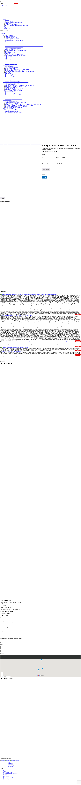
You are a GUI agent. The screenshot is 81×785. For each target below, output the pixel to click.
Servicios (4, 19)
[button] (3, 14)
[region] (40, 130)
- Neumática (5, 774)
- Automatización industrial (8, 781)
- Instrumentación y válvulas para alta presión (11, 777)
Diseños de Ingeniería (9, 21)
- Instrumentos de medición (8, 772)
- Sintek (4, 771)
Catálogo (4, 26)
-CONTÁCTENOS (11, 765)
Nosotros (4, 17)
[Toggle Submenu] (17, 49)
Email (1, 359)
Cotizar (1, 8)
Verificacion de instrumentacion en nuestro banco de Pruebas (16, 25)
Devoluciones (10, 766)
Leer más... (78, 314)
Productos (2, 33)
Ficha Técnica (46, 169)
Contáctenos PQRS (6, 28)
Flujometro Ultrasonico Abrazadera (21, 347)
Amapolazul (30, 783)
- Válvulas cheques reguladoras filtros (10, 773)
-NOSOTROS (10, 762)
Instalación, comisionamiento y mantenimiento (14, 22)
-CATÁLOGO (10, 764)
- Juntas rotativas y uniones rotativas (9, 778)
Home (4, 16)
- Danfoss (4, 770)
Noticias (4, 27)
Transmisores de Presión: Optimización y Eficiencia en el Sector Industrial (43, 294)
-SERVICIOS (10, 763)
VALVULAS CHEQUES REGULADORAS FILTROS (19, 144)
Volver (2, 198)
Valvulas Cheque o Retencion (36, 144)
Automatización (8, 23)
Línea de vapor (6, 776)
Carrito (1, 6)
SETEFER (6, 783)
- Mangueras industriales (7, 780)
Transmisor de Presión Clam (18, 351)
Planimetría (7, 20)
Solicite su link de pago (4, 5)
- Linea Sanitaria (6, 779)
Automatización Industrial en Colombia (24, 315)
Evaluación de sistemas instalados (11, 24)
